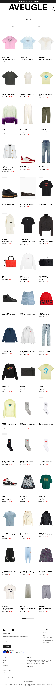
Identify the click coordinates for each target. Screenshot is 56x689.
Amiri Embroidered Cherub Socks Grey (27, 425)
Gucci (21, 313)
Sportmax (4, 239)
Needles (41, 570)
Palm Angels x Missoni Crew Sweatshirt (8, 388)
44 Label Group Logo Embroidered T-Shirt (27, 242)
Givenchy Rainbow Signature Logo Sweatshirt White (27, 278)
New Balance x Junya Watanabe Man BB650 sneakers (9, 315)
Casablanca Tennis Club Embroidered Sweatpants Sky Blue (27, 572)
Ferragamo (23, 166)
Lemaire (22, 93)
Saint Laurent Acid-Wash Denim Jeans (45, 352)
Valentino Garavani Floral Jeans (45, 167)
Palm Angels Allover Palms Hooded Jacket (28, 499)
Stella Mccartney (7, 203)
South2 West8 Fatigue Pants (45, 131)
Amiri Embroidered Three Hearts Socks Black (9, 462)
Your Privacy (46, 642)
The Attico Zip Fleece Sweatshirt (46, 241)
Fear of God (5, 606)
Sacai (3, 129)
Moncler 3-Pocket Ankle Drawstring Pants (28, 609)
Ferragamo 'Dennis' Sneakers (26, 167)
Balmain (4, 166)
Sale (4, 668)
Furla (3, 276)
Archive (4, 672)
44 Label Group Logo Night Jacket (46, 534)
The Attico (41, 239)
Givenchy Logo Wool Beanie (44, 314)
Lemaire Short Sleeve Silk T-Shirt (27, 94)
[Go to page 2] (32, 616)
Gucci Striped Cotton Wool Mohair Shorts (27, 315)
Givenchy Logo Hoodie (7, 351)
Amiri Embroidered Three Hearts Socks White (46, 462)
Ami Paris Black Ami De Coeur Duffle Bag (45, 278)
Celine (3, 496)
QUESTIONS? (29, 657)
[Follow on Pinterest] (12, 677)
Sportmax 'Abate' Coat (7, 241)
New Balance (5, 313)
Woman (4, 660)
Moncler (22, 606)
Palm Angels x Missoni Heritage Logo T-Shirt (45, 499)
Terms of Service (47, 645)
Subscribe (7, 646)
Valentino (41, 166)
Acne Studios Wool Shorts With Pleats (45, 609)
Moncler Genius (24, 129)
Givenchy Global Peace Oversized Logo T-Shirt (46, 388)
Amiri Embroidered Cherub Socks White (46, 425)
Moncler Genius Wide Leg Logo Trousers (26, 132)
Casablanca (23, 570)
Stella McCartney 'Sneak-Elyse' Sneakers (9, 205)
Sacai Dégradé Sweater (7, 131)
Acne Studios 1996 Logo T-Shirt (9, 59)
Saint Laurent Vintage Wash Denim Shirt (9, 535)
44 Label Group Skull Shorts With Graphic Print (9, 572)
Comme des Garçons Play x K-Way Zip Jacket (27, 352)
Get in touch (30, 666)
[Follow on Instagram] (8, 677)
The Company (46, 632)
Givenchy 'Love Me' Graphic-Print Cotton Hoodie (9, 425)
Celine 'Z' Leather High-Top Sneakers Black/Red (8, 499)
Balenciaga (23, 386)
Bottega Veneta (24, 203)
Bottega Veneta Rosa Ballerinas (27, 204)
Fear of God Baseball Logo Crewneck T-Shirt (7, 609)
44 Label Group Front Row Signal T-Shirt (46, 205)
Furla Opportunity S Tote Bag (8, 277)
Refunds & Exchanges (48, 640)
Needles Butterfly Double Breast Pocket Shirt (45, 572)
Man (4, 663)
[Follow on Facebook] (4, 677)
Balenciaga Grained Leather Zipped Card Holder (27, 388)
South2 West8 (42, 129)
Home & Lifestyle (7, 670)
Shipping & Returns (47, 637)
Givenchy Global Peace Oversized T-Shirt (46, 95)
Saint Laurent (42, 349)
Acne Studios (5, 57)
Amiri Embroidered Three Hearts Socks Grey (27, 462)
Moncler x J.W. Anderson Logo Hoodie (26, 535)
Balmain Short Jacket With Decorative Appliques (8, 168)
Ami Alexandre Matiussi (44, 276)
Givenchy (41, 93)
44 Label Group (42, 203)
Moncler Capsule (24, 533)
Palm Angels (5, 386)
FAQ (44, 635)
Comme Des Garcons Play (26, 349)
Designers (5, 665)
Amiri (21, 423)
